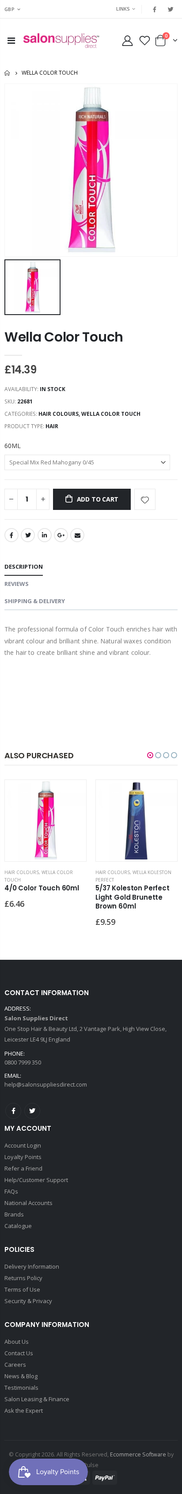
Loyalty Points (23, 1157)
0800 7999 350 (22, 1062)
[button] (150, 755)
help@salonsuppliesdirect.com (45, 1084)
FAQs (11, 1191)
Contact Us (18, 1353)
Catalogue (18, 1226)
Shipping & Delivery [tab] (34, 601)
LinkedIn (45, 535)
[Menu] (11, 40)
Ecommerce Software (138, 1454)
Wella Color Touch (63, 336)
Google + (61, 535)
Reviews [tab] (16, 584)
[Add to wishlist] (144, 499)
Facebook (11, 535)
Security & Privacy (28, 1301)
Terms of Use (22, 1289)
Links (123, 8)
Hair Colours (58, 414)
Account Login (22, 1145)
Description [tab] (23, 566)
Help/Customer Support (36, 1180)
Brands (14, 1214)
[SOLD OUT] (72, 794)
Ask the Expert (23, 1410)
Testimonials (21, 1387)
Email (77, 535)
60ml (12, 445)
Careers (15, 1365)
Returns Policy (23, 1278)
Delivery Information (31, 1266)
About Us (16, 1342)
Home (7, 73)
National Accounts (28, 1203)
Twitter (28, 535)
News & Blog (21, 1376)
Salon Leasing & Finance (36, 1399)
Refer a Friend (23, 1168)
